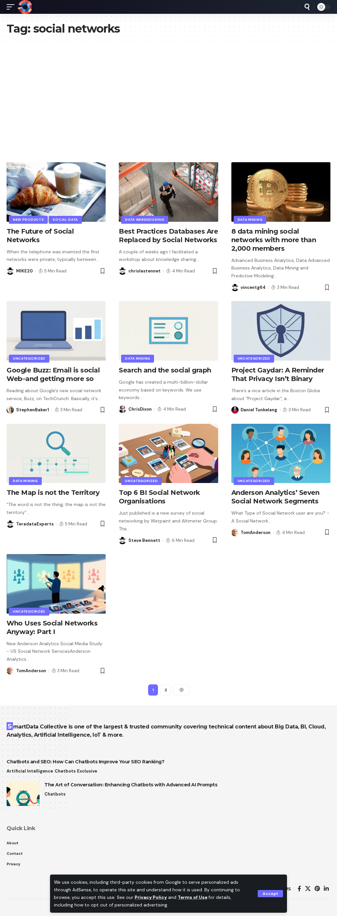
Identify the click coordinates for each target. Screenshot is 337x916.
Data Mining (250, 219)
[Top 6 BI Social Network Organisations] (168, 453)
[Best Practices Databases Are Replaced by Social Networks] (168, 192)
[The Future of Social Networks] (56, 192)
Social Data (65, 219)
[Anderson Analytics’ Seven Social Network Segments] (280, 453)
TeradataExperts (35, 524)
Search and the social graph (165, 370)
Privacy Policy (151, 897)
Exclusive (87, 771)
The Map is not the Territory (53, 492)
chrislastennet (144, 271)
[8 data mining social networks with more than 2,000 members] (280, 192)
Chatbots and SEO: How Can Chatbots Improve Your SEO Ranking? (85, 762)
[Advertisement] (168, 106)
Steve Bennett (144, 540)
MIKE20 (24, 271)
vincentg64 (253, 287)
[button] (270, 893)
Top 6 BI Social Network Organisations (159, 497)
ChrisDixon (140, 409)
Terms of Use (192, 897)
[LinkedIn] (326, 889)
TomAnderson (256, 532)
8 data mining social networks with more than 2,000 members (273, 239)
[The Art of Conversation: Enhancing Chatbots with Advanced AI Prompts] (23, 793)
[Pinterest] (317, 889)
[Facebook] (299, 889)
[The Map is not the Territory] (56, 453)
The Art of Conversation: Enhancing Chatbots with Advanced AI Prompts (130, 785)
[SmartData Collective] (25, 7)
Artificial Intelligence (30, 771)
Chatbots (65, 771)
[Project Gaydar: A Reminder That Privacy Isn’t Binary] (280, 331)
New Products (28, 219)
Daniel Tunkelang (259, 410)
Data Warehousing (144, 219)
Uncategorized (29, 358)
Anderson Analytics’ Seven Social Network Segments (275, 497)
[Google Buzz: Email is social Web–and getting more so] (56, 331)
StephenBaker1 (32, 410)
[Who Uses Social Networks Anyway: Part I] (56, 584)
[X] (307, 889)
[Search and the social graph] (168, 331)
